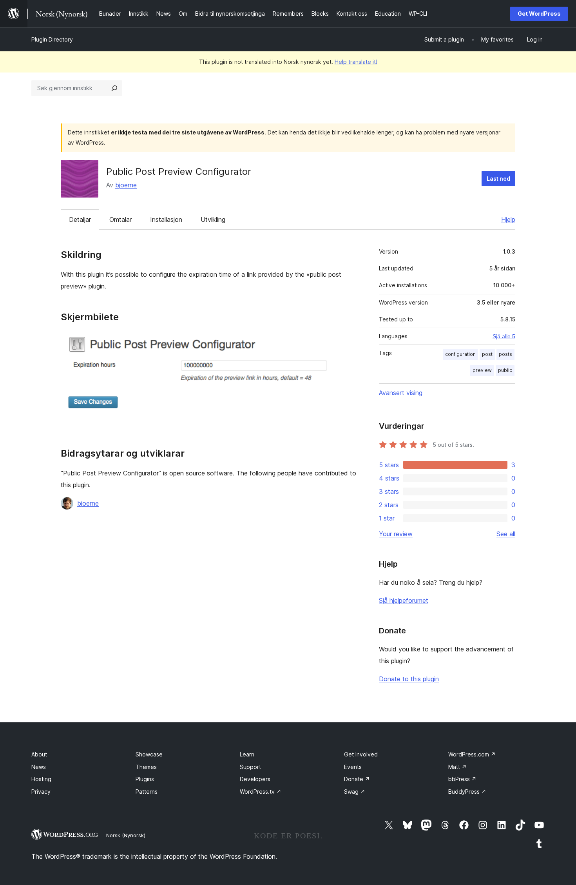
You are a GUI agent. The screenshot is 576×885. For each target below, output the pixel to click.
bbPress (462, 779)
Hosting (41, 779)
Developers (255, 779)
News (38, 766)
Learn (247, 754)
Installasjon (166, 219)
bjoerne (126, 185)
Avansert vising (400, 393)
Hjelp (508, 219)
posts (505, 354)
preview (482, 370)
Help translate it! (356, 61)
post (487, 354)
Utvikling (213, 219)
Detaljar (80, 219)
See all (505, 534)
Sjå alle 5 (504, 336)
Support (250, 766)
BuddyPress (467, 791)
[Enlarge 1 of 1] (346, 341)
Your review (396, 534)
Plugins (145, 779)
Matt (457, 766)
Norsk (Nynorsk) (125, 835)
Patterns (147, 791)
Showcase (149, 754)
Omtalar (120, 219)
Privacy (41, 791)
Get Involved (361, 754)
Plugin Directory (52, 39)
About (39, 754)
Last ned (498, 178)
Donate (357, 779)
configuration (460, 354)
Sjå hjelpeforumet (403, 600)
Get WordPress (539, 13)
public (505, 370)
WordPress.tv (260, 791)
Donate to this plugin (409, 679)
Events (353, 766)
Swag (354, 791)
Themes (146, 766)
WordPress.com (472, 754)
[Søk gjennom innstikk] (114, 88)
